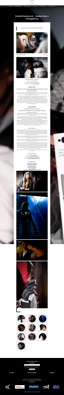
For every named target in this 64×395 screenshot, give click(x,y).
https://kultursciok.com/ (33, 155)
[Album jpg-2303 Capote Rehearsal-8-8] (32, 318)
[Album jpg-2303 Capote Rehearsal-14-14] (43, 318)
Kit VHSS (11, 372)
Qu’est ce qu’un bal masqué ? (32, 167)
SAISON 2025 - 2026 (27, 6)
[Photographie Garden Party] (21, 318)
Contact (52, 372)
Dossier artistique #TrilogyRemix (32, 164)
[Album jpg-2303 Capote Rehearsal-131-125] (21, 336)
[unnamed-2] (43, 336)
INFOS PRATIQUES (51, 6)
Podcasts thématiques (32, 168)
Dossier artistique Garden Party (32, 163)
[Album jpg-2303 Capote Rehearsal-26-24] (21, 327)
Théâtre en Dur (45, 54)
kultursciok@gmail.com (35, 83)
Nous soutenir (32, 372)
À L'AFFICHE (10, 6)
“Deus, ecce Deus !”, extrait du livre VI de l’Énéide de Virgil (32, 169)
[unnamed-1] (32, 336)
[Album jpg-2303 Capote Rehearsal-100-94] (32, 327)
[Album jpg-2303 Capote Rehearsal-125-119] (43, 327)
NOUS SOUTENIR (42, 6)
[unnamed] (21, 346)
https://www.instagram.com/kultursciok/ (34, 158)
